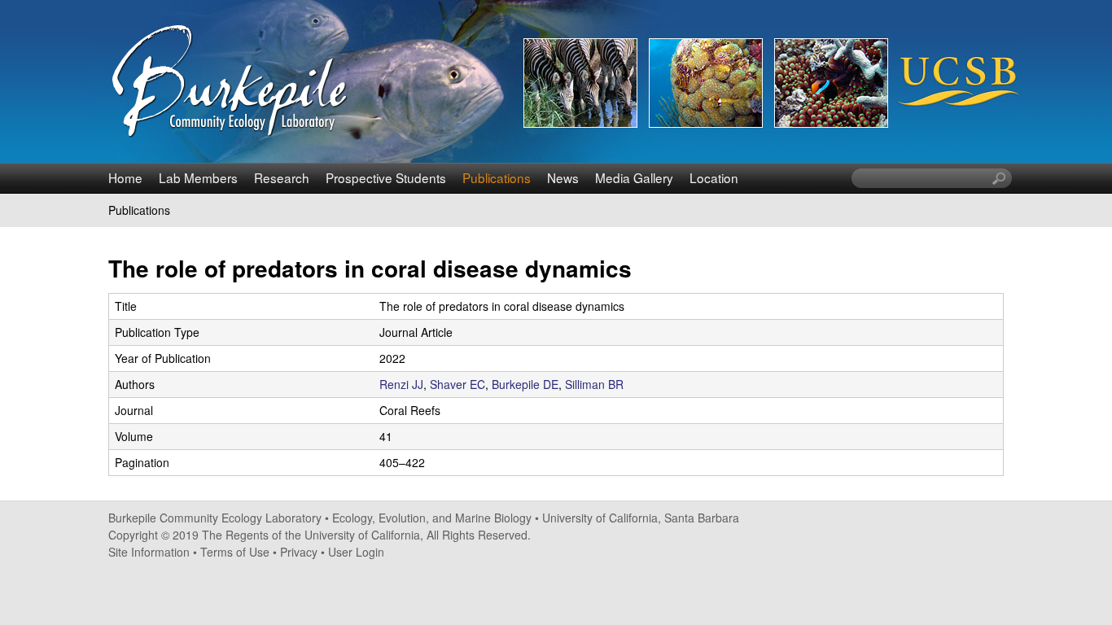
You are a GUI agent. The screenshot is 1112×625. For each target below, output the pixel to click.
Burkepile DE (525, 384)
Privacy (298, 552)
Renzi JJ (401, 384)
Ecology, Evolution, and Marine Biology (432, 517)
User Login (356, 552)
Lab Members (198, 177)
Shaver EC (457, 384)
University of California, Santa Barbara (640, 517)
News (563, 177)
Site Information (149, 552)
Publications (496, 177)
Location (714, 177)
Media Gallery (634, 177)
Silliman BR (594, 384)
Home (125, 177)
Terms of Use (234, 552)
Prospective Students (386, 177)
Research (281, 177)
